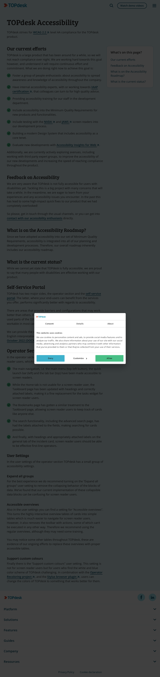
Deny (50, 358)
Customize (78, 358)
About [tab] (110, 323)
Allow (109, 358)
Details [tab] (79, 323)
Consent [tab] (49, 323)
